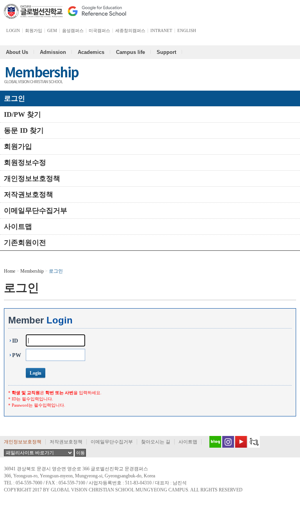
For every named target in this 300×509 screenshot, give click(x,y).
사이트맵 (18, 226)
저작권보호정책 (28, 194)
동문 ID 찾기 (24, 130)
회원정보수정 (25, 162)
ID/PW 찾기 (22, 114)
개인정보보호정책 (32, 178)
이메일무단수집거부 (35, 210)
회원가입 (18, 146)
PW (16, 355)
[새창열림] (213, 442)
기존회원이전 (25, 242)
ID (15, 341)
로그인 (14, 98)
